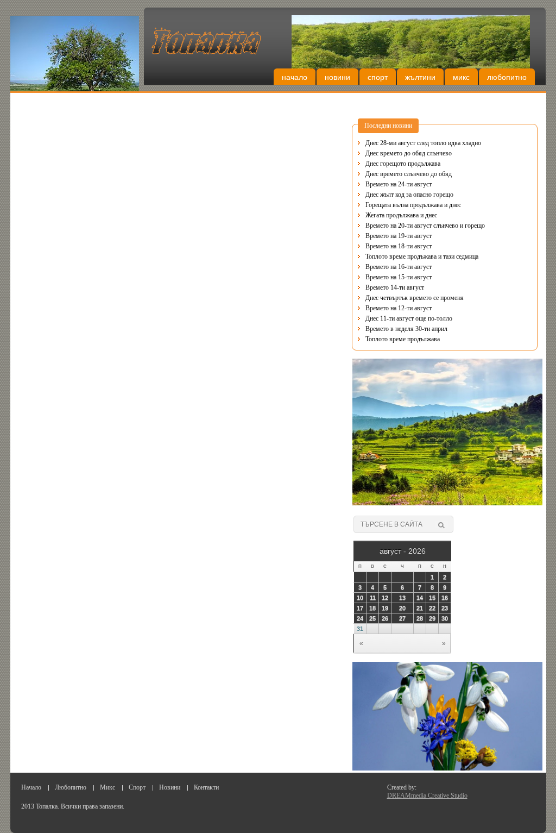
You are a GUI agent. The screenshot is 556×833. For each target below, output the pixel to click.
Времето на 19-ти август (398, 236)
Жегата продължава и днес (401, 215)
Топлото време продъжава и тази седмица (421, 256)
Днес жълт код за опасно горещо (409, 194)
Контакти (206, 787)
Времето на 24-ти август (398, 184)
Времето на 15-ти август (398, 277)
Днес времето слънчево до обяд (408, 174)
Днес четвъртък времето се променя (414, 298)
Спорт (378, 77)
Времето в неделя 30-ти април (406, 329)
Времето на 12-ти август (398, 308)
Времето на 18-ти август (398, 246)
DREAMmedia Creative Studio (427, 795)
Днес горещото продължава (402, 163)
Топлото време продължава (402, 339)
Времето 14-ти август (394, 287)
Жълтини (420, 77)
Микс (461, 77)
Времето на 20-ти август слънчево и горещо (425, 225)
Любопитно (507, 77)
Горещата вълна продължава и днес (413, 205)
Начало (294, 77)
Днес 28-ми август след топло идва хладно (423, 143)
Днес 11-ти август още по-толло (408, 318)
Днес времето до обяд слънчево (408, 153)
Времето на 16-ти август (398, 267)
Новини (337, 77)
